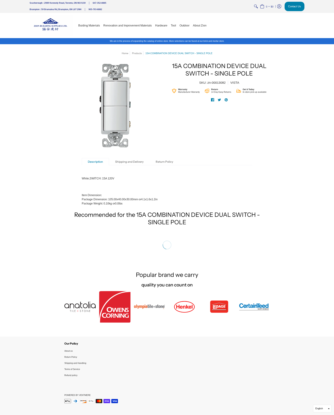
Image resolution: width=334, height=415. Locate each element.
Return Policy (70, 357)
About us (68, 351)
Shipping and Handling (75, 363)
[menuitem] (256, 6)
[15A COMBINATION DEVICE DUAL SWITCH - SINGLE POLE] (114, 105)
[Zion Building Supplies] (51, 25)
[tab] (95, 161)
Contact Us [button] (294, 6)
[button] (267, 6)
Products (137, 53)
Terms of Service (72, 369)
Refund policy (70, 375)
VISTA (234, 82)
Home (125, 53)
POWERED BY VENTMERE (77, 395)
